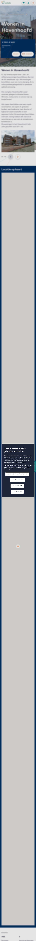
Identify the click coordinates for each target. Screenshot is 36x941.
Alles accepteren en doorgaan (17, 474)
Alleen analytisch (17, 479)
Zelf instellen (17, 491)
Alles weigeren (17, 485)
